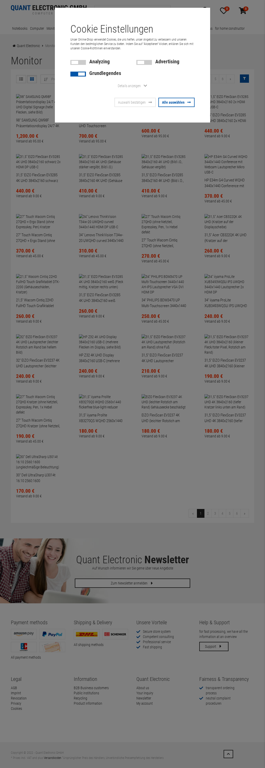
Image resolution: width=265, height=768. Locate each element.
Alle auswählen (173, 102)
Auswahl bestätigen (132, 102)
